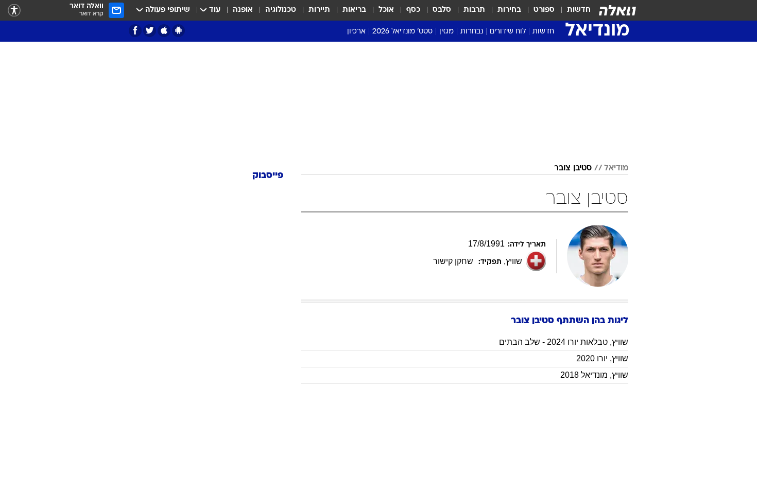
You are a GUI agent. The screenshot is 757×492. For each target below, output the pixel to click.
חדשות (579, 10)
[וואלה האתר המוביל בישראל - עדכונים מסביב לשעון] (617, 10)
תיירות (319, 10)
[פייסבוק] (135, 30)
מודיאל (616, 168)
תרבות (474, 10)
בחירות (509, 10)
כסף (413, 10)
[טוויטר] (149, 30)
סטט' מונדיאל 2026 (402, 31)
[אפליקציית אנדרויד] (178, 30)
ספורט (544, 10)
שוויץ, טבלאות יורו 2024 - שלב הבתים (563, 342)
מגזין (446, 31)
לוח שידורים (508, 31)
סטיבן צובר (573, 168)
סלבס (442, 10)
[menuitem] (573, 10)
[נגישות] (14, 10)
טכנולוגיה (280, 10)
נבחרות (471, 31)
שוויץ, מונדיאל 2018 (594, 375)
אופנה (243, 10)
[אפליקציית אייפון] (164, 30)
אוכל (386, 10)
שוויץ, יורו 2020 (602, 358)
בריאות (354, 10)
